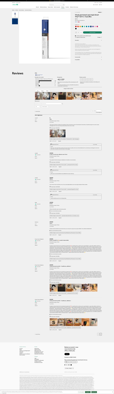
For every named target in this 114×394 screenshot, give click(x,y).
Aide (97, 2)
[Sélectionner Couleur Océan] (89, 26)
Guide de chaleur (18, 2)
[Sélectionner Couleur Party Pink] (97, 26)
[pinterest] (68, 364)
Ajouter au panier (92, 32)
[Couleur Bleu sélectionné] (91, 26)
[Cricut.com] (15, 5)
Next (87, 0)
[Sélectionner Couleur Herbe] (82, 26)
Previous (26, 0)
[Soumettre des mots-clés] (63, 5)
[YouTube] (71, 364)
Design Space (13, 2)
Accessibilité (100, 2)
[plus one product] (81, 32)
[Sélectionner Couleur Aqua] (86, 26)
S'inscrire (67, 354)
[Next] (68, 38)
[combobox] (57, 5)
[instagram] (66, 364)
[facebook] (64, 364)
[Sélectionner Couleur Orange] (78, 26)
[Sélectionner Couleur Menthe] (84, 26)
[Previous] (21, 38)
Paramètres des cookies (38, 362)
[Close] (113, 392)
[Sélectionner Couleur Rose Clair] (95, 26)
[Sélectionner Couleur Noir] (76, 29)
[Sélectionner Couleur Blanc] (99, 26)
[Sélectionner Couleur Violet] (93, 26)
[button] (95, 4)
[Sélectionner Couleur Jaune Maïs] (80, 26)
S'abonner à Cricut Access (74, 7)
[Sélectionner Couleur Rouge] (76, 26)
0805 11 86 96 (73, 357)
